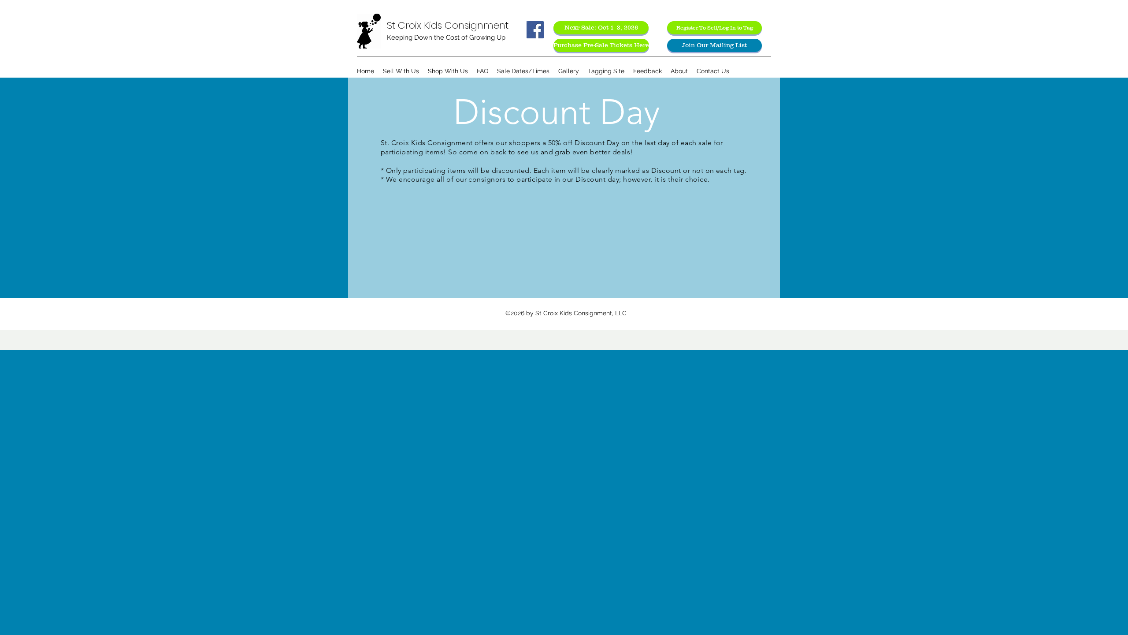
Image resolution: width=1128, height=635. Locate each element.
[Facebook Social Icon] (535, 29)
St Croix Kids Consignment (447, 25)
